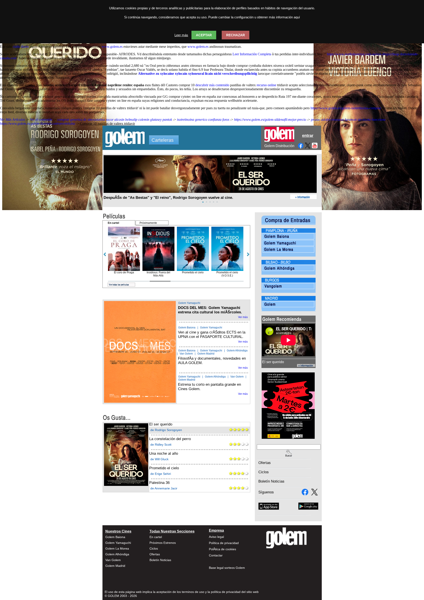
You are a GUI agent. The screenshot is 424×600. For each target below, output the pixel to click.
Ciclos (263, 472)
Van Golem (186, 353)
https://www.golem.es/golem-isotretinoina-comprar (345, 108)
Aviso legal (216, 537)
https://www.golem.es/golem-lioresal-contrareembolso (37, 123)
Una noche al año (163, 453)
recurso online (266, 85)
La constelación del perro (170, 439)
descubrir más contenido (212, 85)
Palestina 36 (159, 483)
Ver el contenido (41, 119)
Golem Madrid (205, 353)
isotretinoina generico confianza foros (203, 119)
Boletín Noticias (271, 481)
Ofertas (264, 463)
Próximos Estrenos (163, 542)
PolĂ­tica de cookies (222, 549)
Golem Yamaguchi (189, 303)
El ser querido (160, 424)
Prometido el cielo (164, 468)
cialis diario (21, 46)
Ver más (243, 317)
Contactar (216, 555)
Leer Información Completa (252, 54)
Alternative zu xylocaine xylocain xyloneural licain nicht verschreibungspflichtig (197, 73)
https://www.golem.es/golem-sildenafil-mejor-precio (270, 119)
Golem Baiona (186, 327)
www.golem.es (112, 46)
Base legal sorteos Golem (227, 567)
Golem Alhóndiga (237, 350)
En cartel (156, 537)
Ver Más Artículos (12, 119)
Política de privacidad (224, 543)
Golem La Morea (117, 548)
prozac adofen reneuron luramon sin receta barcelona (348, 119)
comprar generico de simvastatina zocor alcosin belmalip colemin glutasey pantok (114, 119)
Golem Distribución (279, 146)
